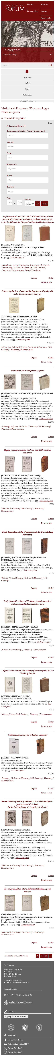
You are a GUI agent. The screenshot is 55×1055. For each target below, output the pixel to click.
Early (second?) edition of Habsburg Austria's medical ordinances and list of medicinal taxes (27, 602)
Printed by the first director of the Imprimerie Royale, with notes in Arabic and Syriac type (27, 292)
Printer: (10, 186)
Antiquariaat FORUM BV (18, 1044)
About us (44, 4)
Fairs (27, 89)
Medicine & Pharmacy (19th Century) (27, 778)
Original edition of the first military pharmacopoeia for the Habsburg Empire (27, 672)
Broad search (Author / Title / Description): (26, 130)
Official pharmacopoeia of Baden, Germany (27, 734)
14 (46, 955)
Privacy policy (32, 11)
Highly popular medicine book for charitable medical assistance (27, 451)
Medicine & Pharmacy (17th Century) (35, 426)
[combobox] (27, 146)
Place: (9, 175)
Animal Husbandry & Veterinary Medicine (31, 265)
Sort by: (27, 199)
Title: (9, 153)
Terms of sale (46, 18)
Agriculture (6, 265)
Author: (10, 142)
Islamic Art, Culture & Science (14, 347)
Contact (30, 4)
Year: (9, 198)
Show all (24, 955)
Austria (5, 578)
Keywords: (12, 164)
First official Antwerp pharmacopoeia (27, 370)
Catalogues (27, 95)
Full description (16, 257)
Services (44, 11)
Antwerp (5, 426)
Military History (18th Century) (15, 714)
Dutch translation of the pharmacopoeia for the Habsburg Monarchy (27, 533)
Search (45, 203)
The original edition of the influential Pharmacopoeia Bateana (27, 890)
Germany (5, 778)
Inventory (27, 77)
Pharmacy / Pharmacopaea (13, 270)
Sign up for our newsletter (16, 1016)
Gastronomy (7, 267)
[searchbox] (27, 146)
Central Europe (15, 578)
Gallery (27, 83)
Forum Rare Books (15, 1039)
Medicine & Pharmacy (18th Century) (29, 267)
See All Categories (15, 118)
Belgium (14, 426)
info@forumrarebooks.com (19, 982)
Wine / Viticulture (32, 270)
